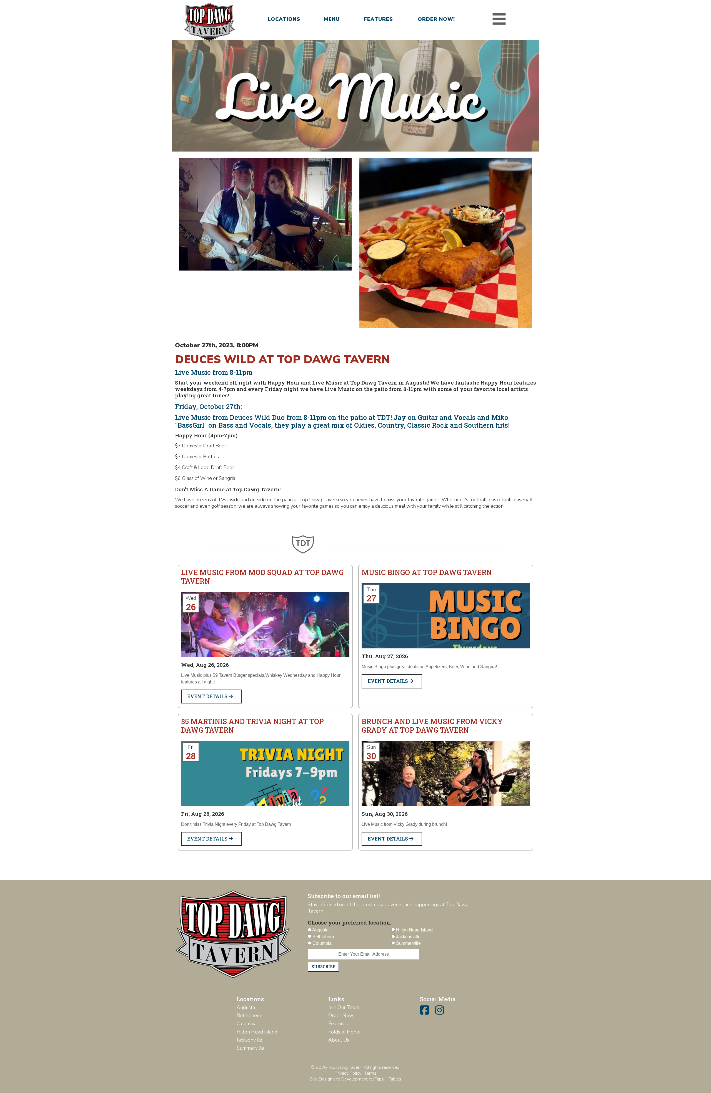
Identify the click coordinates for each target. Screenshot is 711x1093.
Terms (370, 1073)
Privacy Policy (348, 1073)
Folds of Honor (344, 1031)
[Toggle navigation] (499, 19)
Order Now (340, 1015)
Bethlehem (249, 1015)
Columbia (247, 1023)
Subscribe (323, 966)
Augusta (246, 1007)
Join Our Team (343, 1007)
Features (378, 19)
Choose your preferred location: (349, 922)
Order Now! (436, 19)
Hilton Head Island (257, 1031)
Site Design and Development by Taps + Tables (355, 1079)
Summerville (250, 1048)
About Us (338, 1040)
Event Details (208, 696)
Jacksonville (249, 1040)
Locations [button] (284, 19)
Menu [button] (332, 19)
